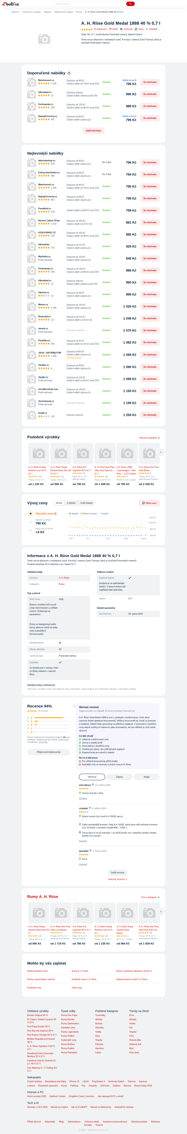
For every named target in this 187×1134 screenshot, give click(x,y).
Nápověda (50, 1122)
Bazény (127, 1086)
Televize (132, 1081)
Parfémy (74, 1086)
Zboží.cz (15, 12)
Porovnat (128, 29)
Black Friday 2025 (143, 1086)
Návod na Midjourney (100, 1107)
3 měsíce (71, 503)
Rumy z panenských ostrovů (41, 979)
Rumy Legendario (70, 1032)
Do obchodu (149, 82)
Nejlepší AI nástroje (124, 1107)
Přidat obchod (34, 1122)
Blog (61, 1122)
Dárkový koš (135, 1044)
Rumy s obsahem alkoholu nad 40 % (134, 971)
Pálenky (99, 1044)
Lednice (31, 1086)
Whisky (98, 1019)
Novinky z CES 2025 (37, 1107)
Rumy (79, 12)
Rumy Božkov (68, 1044)
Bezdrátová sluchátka (55, 1081)
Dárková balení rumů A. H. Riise (131, 979)
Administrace (74, 1122)
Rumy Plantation (69, 1052)
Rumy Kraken (67, 1048)
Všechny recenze (116, 879)
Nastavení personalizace (115, 1122)
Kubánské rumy (68, 1040)
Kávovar (143, 1081)
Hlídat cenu (151, 503)
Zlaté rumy (77, 987)
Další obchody (93, 131)
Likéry (98, 1052)
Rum (131, 1015)
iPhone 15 (74, 1081)
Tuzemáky (100, 1015)
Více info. (43, 742)
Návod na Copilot (59, 1107)
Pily (83, 1086)
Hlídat (140, 29)
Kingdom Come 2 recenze (81, 1096)
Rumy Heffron (68, 1036)
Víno (131, 1036)
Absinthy (99, 1027)
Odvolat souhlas (139, 1122)
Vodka (132, 1023)
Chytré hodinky (34, 1081)
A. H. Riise (64, 578)
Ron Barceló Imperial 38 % (40, 1031)
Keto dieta (134, 1052)
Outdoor (116, 1086)
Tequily (98, 1040)
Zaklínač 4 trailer (57, 1096)
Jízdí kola (104, 1086)
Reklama (155, 1122)
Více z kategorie (149, 897)
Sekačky (93, 1086)
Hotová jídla (135, 1040)
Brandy (98, 1023)
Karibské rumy (34, 987)
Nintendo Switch (116, 1081)
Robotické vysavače (48, 1086)
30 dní (59, 503)
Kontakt (88, 1125)
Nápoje (47, 12)
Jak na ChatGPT (79, 1107)
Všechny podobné (148, 438)
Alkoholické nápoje (63, 12)
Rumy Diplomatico (70, 1023)
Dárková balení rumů (37, 971)
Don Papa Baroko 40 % (38, 1026)
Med (131, 1048)
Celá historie (86, 503)
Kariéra (99, 1125)
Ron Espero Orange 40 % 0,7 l (42, 1035)
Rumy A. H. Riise (80, 971)
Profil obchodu (45, 260)
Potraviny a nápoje (32, 12)
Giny (97, 1036)
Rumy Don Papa (69, 1015)
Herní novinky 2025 (36, 1096)
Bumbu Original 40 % (37, 1015)
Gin (131, 1027)
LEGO (86, 1081)
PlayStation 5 (98, 1081)
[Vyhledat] (130, 4)
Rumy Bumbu (67, 1019)
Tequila (132, 1032)
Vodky (98, 1032)
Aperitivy (99, 1048)
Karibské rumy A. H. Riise (84, 979)
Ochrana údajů (92, 1122)
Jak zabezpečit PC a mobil (110, 1096)
